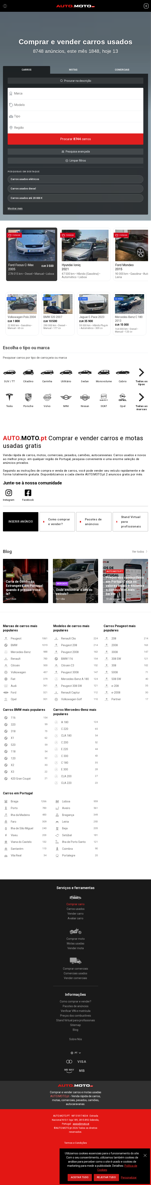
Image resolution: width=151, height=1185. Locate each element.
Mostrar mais (15, 208)
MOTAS (73, 69)
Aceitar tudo (80, 1177)
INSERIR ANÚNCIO (20, 521)
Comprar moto (75, 938)
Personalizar (129, 1177)
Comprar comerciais (75, 968)
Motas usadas (75, 943)
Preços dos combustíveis (75, 1015)
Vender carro (75, 913)
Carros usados (76, 908)
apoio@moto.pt (81, 1124)
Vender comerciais (75, 978)
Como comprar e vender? (59, 522)
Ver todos (138, 551)
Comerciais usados (75, 973)
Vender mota (75, 948)
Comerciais (122, 69)
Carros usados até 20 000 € (26, 198)
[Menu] (5, 6)
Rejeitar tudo (106, 1177)
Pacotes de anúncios (93, 522)
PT (76, 1053)
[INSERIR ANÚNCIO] (146, 6)
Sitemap (75, 1025)
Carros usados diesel (23, 188)
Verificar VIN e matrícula (75, 1010)
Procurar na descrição (77, 80)
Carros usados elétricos (25, 179)
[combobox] (77, 93)
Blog (75, 1029)
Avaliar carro (75, 918)
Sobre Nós (75, 1039)
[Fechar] (145, 1153)
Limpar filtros (78, 160)
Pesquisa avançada (78, 151)
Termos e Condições (75, 1143)
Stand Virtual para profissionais (131, 521)
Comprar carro (75, 904)
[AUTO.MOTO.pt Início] (75, 5)
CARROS (26, 69)
